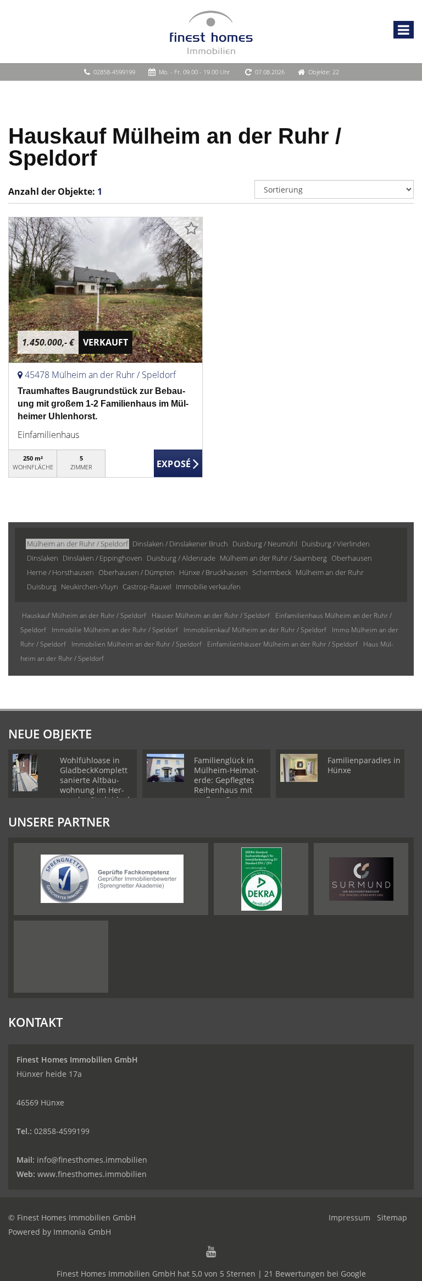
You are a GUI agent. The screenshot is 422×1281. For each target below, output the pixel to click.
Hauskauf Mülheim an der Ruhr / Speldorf (84, 615)
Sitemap (392, 1217)
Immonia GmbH (82, 1232)
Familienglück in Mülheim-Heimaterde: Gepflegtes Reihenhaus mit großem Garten (226, 780)
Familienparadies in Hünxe (364, 765)
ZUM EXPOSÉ (178, 464)
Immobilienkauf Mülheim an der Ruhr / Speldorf (255, 629)
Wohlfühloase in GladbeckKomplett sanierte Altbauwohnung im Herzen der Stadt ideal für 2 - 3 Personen (95, 785)
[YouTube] (211, 1252)
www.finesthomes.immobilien (92, 1174)
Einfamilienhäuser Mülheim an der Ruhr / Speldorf (282, 644)
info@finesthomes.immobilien (92, 1159)
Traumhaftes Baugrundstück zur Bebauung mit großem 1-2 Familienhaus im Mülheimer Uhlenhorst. (103, 403)
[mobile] (403, 30)
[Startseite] (211, 31)
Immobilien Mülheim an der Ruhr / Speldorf (136, 644)
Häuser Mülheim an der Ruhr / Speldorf (211, 615)
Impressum (349, 1217)
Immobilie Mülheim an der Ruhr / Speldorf (115, 629)
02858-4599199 (114, 72)
